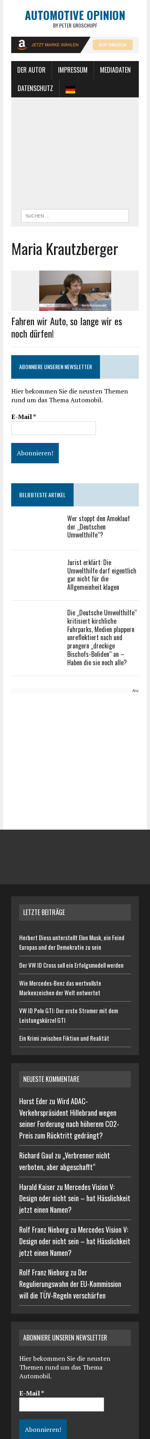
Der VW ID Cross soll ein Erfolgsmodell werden (71, 965)
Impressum (73, 70)
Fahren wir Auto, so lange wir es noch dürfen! (66, 327)
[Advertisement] (75, 155)
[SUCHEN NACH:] (75, 214)
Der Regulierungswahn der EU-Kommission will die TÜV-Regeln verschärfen (70, 1284)
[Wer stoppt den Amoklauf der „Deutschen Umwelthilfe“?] (35, 535)
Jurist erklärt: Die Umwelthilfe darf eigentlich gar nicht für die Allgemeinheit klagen (101, 574)
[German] (70, 88)
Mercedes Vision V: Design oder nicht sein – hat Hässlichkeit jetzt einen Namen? (74, 1198)
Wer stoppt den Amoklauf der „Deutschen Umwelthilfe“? (98, 527)
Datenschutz (35, 88)
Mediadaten (115, 70)
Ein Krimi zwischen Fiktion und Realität (64, 1038)
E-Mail (23, 416)
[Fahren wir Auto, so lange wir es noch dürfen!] (75, 305)
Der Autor (31, 70)
